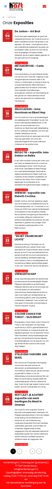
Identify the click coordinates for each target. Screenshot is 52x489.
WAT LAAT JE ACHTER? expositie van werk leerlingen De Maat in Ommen (29, 400)
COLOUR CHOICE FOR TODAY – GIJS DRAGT (28, 315)
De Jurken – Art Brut (27, 31)
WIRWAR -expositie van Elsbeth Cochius (30, 194)
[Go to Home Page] (3, 17)
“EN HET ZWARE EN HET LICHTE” (29, 237)
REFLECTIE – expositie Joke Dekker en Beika (32, 154)
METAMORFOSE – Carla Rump (29, 67)
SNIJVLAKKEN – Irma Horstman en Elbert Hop (30, 110)
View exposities (21, 63)
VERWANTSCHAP (25, 274)
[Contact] (45, 6)
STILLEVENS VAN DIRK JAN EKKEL (31, 356)
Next (39, 451)
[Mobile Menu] (6, 6)
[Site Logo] (16, 6)
